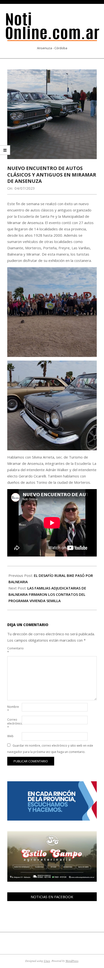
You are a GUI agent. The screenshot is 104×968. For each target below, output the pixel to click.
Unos (47, 961)
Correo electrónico (14, 723)
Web (10, 736)
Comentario (14, 650)
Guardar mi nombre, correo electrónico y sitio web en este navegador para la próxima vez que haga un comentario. (50, 748)
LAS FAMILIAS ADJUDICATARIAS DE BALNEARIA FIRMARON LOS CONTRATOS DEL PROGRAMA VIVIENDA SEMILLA (47, 594)
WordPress (72, 961)
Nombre (13, 709)
